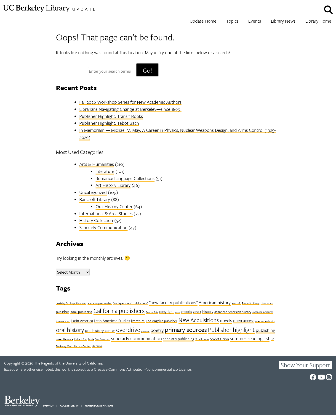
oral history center (100, 330)
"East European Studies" (100, 303)
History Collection (96, 220)
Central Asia (152, 312)
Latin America (82, 320)
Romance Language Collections (125, 178)
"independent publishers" (130, 303)
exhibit (197, 312)
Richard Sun (80, 339)
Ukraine (97, 346)
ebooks (186, 311)
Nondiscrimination (99, 405)
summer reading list (249, 338)
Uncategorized (93, 192)
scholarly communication (136, 338)
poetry (157, 330)
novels (226, 320)
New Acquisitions (199, 320)
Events (254, 21)
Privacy (48, 405)
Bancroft (236, 303)
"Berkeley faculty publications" (71, 303)
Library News (283, 21)
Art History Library (113, 185)
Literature (105, 171)
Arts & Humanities (96, 164)
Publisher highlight (231, 329)
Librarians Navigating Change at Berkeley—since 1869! (130, 109)
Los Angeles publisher (161, 320)
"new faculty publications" (173, 302)
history (207, 311)
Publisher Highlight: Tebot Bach (109, 123)
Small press (202, 339)
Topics (232, 21)
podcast (145, 331)
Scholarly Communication (103, 227)
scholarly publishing (178, 338)
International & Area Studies (106, 213)
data (177, 312)
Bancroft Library (94, 199)
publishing (265, 330)
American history (215, 302)
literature (138, 320)
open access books (265, 321)
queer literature (64, 339)
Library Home (318, 21)
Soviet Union (219, 338)
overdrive (128, 329)
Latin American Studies (112, 320)
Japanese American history (232, 311)
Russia (91, 339)
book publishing (81, 311)
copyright (166, 311)
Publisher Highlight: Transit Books (111, 116)
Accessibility (69, 405)
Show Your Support (305, 365)
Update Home (203, 21)
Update (84, 9)
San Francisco (102, 339)
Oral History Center (114, 206)
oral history (70, 329)
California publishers (119, 310)
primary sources (186, 329)
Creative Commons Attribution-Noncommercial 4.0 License (142, 369)
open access (243, 320)
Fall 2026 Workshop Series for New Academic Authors (130, 102)
